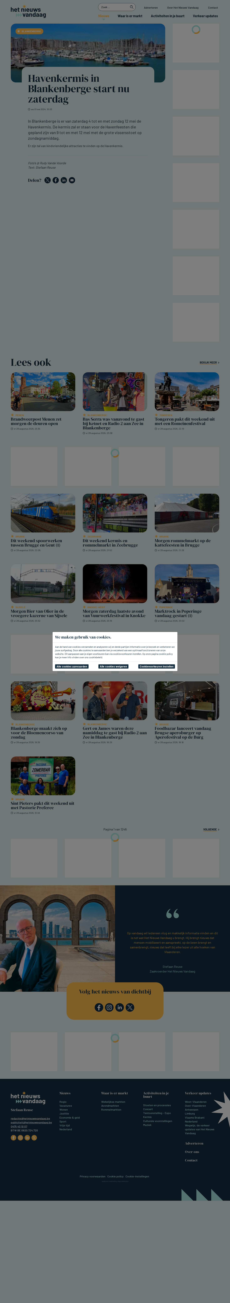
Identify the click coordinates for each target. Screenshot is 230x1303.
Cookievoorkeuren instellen (157, 666)
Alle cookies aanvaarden (71, 666)
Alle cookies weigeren (113, 666)
